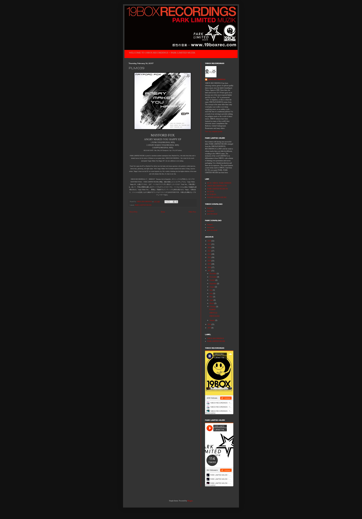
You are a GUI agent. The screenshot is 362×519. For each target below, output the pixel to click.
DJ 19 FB (210, 192)
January (212, 320)
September (213, 284)
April (212, 300)
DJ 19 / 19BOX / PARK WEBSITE (219, 183)
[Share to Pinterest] (176, 201)
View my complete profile (213, 132)
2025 (209, 244)
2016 (209, 324)
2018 (209, 267)
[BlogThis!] (168, 201)
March (212, 303)
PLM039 (212, 310)
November (213, 277)
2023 (209, 251)
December (213, 273)
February (213, 307)
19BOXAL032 (214, 316)
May (211, 297)
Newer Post (133, 212)
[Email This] (165, 201)
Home (163, 212)
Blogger (190, 501)
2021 (209, 257)
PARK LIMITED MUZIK (143, 205)
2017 (209, 271)
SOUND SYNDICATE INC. (217, 197)
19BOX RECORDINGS (216, 79)
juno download (212, 214)
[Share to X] (171, 201)
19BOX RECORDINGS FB (217, 186)
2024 (209, 247)
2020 (209, 261)
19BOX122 (213, 313)
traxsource (210, 211)
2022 (209, 254)
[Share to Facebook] (174, 201)
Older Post (192, 212)
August (212, 287)
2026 (209, 241)
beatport (210, 208)
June (211, 293)
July (211, 290)
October (212, 280)
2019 (209, 264)
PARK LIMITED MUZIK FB (217, 189)
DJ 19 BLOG (211, 194)
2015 (209, 328)
